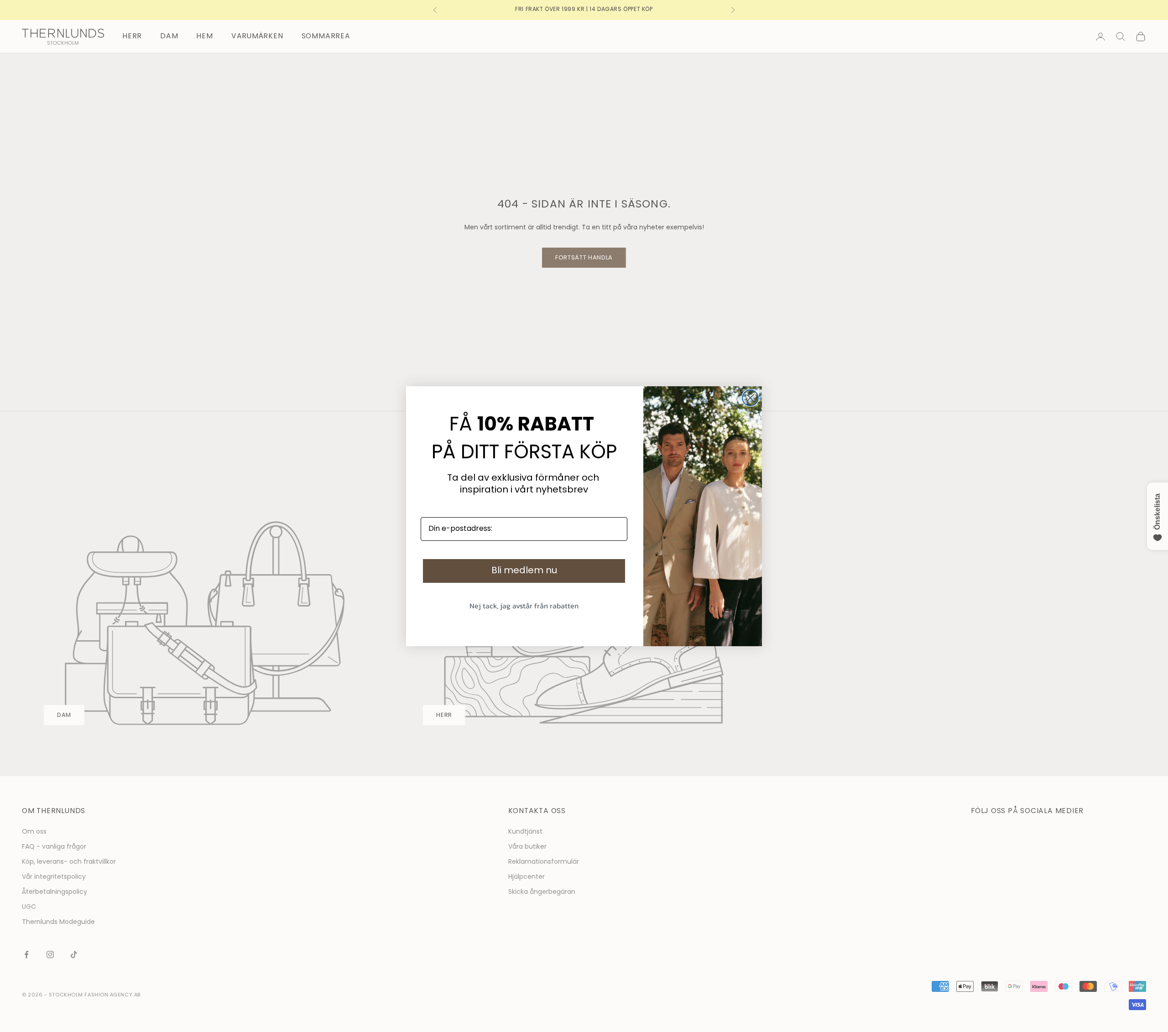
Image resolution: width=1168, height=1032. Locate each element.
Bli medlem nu (524, 571)
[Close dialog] (750, 398)
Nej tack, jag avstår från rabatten (524, 605)
